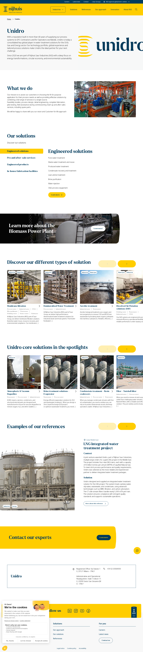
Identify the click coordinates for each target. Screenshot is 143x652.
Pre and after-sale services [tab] (21, 158)
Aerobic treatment (88, 306)
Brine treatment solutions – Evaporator (56, 392)
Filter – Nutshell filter (126, 391)
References (57, 638)
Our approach (58, 630)
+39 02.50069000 (114, 569)
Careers (66, 2)
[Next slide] (127, 263)
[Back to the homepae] (12, 9)
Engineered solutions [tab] (18, 151)
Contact (86, 2)
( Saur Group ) (96, 2)
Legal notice (60, 648)
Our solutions (58, 634)
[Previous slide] (107, 263)
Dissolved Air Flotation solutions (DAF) (127, 307)
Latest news (76, 2)
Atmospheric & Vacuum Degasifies (18, 392)
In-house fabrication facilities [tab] (22, 171)
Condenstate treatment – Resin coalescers (94, 392)
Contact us (106, 640)
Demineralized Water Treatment (59, 306)
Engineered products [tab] (18, 164)
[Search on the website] (136, 9)
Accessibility (82, 648)
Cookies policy (71, 648)
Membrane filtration (16, 306)
